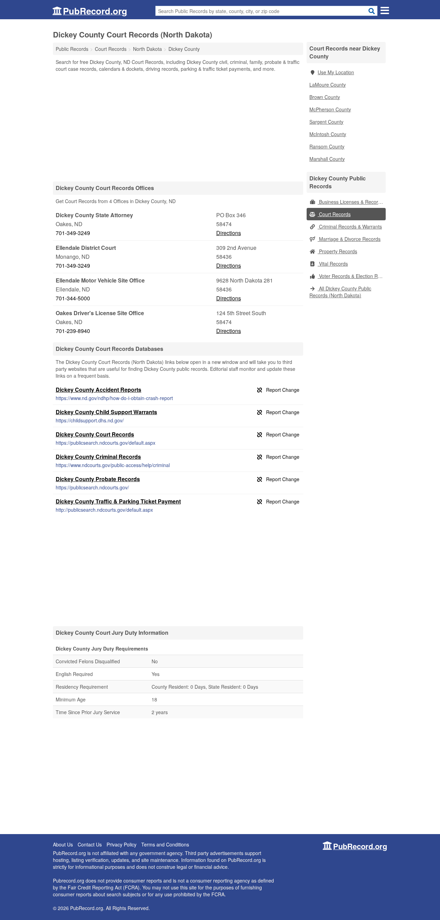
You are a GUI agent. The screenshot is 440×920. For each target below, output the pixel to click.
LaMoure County (327, 84)
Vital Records (333, 263)
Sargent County (326, 121)
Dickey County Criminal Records (98, 457)
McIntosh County (327, 134)
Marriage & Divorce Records (349, 238)
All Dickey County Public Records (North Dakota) (340, 292)
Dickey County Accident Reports (98, 390)
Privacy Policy (121, 844)
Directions (228, 233)
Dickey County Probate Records (98, 479)
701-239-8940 (73, 331)
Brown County (324, 96)
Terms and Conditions (165, 844)
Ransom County (326, 146)
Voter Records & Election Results (352, 276)
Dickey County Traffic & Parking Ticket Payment (118, 501)
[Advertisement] (178, 126)
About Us (63, 844)
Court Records (334, 214)
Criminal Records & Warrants (350, 226)
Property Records (337, 251)
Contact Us (90, 844)
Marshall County (327, 158)
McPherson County (330, 109)
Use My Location (336, 72)
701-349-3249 (73, 233)
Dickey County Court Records (95, 434)
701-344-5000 (73, 298)
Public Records (72, 48)
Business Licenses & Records (350, 201)
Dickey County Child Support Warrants (106, 412)
